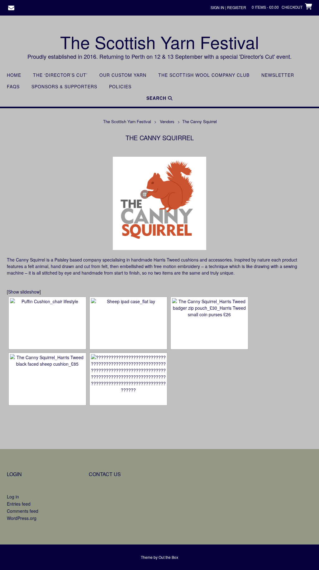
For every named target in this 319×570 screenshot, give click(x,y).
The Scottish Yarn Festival (159, 42)
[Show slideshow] (24, 292)
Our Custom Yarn (122, 75)
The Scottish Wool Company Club (204, 75)
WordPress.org (21, 518)
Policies (120, 87)
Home (14, 75)
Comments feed (22, 511)
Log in (13, 497)
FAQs (13, 87)
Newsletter (277, 75)
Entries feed (19, 504)
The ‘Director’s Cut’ (60, 75)
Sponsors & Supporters (64, 87)
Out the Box (168, 557)
